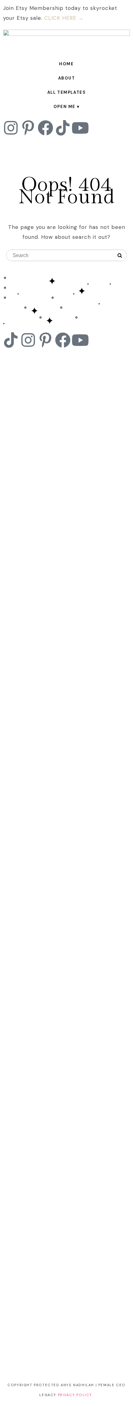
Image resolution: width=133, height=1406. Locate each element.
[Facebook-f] (45, 127)
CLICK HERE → (64, 18)
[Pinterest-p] (28, 127)
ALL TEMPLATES (66, 92)
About (66, 78)
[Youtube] (80, 127)
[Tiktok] (63, 127)
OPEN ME (64, 106)
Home (66, 64)
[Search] (120, 255)
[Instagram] (11, 127)
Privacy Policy (75, 1395)
